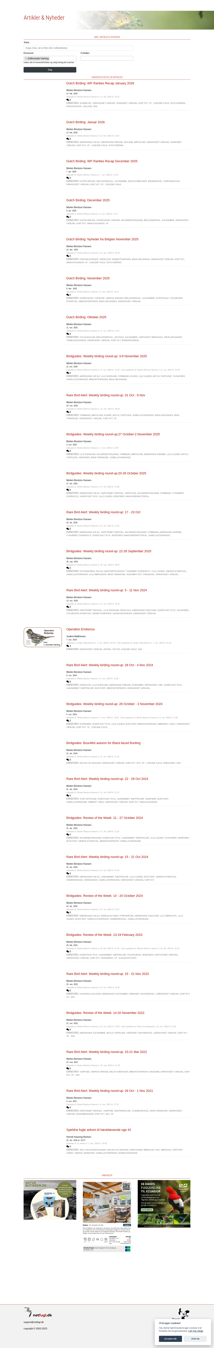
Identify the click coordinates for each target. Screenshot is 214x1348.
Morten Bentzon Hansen (78, 90)
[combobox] (50, 58)
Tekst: (27, 42)
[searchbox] (51, 59)
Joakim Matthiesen (76, 636)
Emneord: (29, 53)
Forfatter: (85, 53)
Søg (50, 69)
